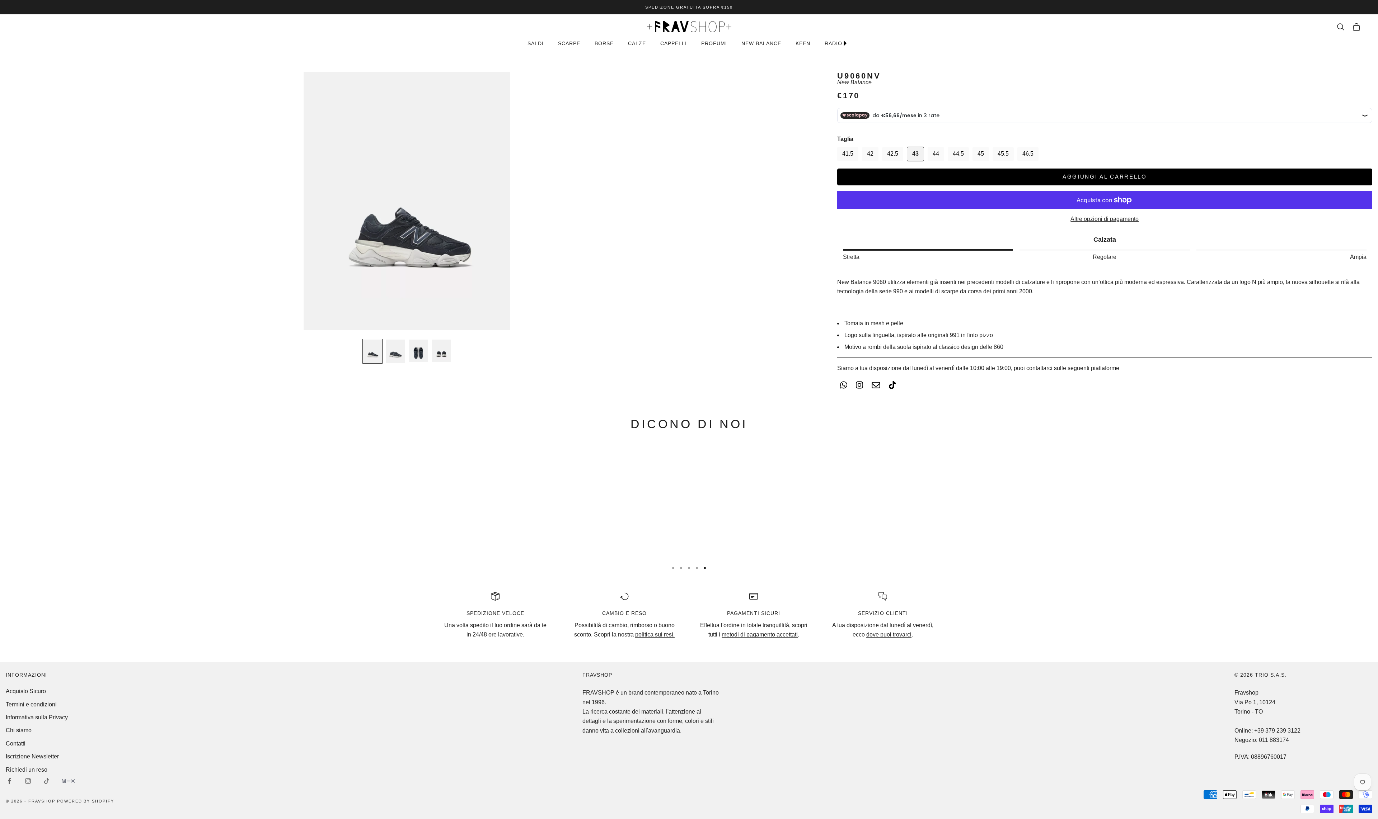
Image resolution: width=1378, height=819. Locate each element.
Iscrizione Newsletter (32, 756)
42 (870, 154)
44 (936, 154)
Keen (803, 43)
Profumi (714, 43)
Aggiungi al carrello (1105, 177)
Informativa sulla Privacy (37, 717)
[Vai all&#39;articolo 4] (441, 351)
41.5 (847, 154)
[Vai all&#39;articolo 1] (372, 351)
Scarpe (569, 43)
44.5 (958, 154)
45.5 (1003, 154)
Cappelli (673, 43)
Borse (604, 43)
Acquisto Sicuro (26, 691)
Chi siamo (19, 730)
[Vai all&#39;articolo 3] (418, 351)
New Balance (854, 82)
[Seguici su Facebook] (9, 781)
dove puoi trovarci (888, 634)
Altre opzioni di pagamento (1104, 219)
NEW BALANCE (761, 43)
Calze (637, 43)
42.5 (892, 154)
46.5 (1028, 154)
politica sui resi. (655, 634)
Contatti (15, 743)
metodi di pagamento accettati (760, 634)
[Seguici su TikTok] (46, 781)
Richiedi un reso (26, 770)
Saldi (536, 43)
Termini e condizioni (31, 704)
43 (915, 154)
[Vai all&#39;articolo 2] (395, 351)
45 (981, 154)
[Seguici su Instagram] (28, 781)
